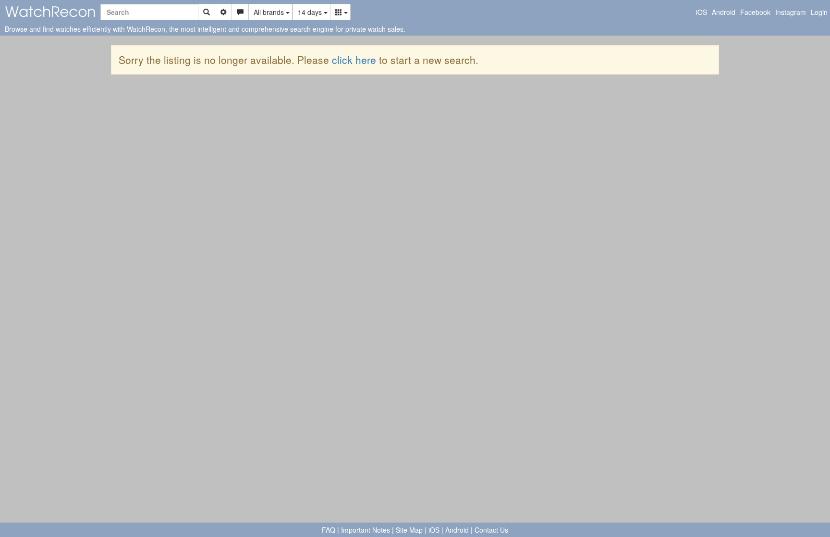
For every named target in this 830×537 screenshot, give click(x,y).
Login (819, 12)
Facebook (755, 12)
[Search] (206, 12)
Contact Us (491, 530)
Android (723, 12)
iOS (701, 12)
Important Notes (365, 530)
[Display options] (340, 12)
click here (354, 59)
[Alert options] (240, 12)
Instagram (790, 12)
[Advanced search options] (223, 12)
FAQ (328, 530)
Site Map (409, 530)
